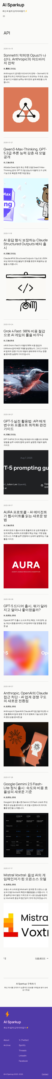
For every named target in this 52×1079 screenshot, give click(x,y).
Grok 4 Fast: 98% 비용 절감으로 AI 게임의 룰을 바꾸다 (24, 333)
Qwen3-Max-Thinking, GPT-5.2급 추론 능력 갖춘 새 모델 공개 (25, 153)
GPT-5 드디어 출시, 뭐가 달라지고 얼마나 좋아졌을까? (25, 608)
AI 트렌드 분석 (10, 615)
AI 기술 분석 (9, 162)
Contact (45, 1074)
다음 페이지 (41, 958)
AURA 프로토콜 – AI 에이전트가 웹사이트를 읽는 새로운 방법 (25, 516)
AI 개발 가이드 (10, 253)
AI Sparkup (13, 5)
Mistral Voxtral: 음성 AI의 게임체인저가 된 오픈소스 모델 (25, 877)
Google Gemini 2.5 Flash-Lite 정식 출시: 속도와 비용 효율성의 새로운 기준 (26, 788)
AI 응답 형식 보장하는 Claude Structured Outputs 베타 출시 (26, 244)
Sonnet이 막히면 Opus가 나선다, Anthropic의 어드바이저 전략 (25, 59)
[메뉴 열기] (3, 16)
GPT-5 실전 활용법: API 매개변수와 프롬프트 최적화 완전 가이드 (25, 425)
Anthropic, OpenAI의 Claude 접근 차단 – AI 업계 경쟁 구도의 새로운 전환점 (26, 697)
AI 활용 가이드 (10, 68)
